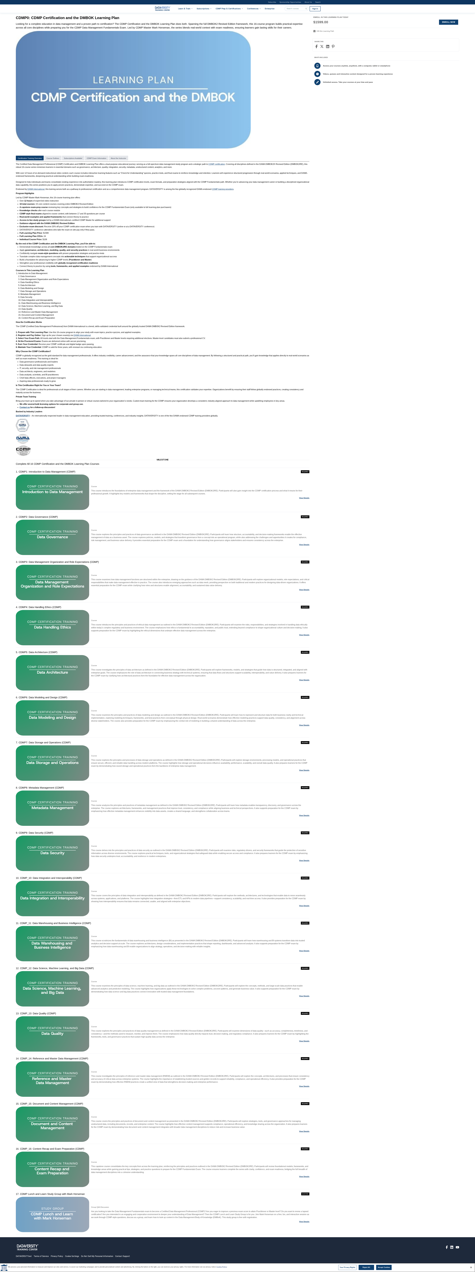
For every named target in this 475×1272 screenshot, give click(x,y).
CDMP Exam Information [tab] (96, 158)
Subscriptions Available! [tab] (73, 158)
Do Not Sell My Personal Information (97, 1256)
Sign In (315, 8)
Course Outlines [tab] (53, 158)
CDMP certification (216, 164)
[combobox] (296, 8)
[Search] (306, 8)
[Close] (471, 1267)
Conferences (253, 8)
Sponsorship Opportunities (290, 2)
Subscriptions (203, 8)
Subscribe (272, 2)
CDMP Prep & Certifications (228, 8)
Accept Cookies (384, 1267)
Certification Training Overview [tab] (30, 158)
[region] (237, 1267)
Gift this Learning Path (325, 31)
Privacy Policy (57, 1256)
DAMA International (36, 189)
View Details (304, 498)
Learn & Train (184, 8)
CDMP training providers (223, 189)
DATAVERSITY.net (24, 1256)
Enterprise (269, 8)
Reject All (366, 1267)
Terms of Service (41, 1256)
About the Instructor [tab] (118, 158)
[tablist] (162, 158)
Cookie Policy (221, 1267)
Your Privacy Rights (347, 1267)
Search (318, 2)
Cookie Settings (72, 1256)
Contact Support (122, 1256)
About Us (308, 2)
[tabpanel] (162, 310)
